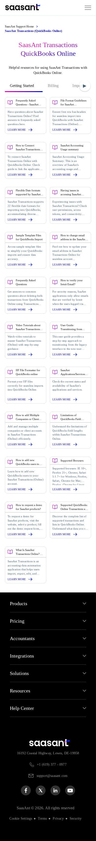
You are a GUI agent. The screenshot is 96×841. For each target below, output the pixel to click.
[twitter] (41, 790)
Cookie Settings (19, 818)
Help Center (23, 708)
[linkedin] (55, 790)
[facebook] (26, 790)
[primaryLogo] (36, 742)
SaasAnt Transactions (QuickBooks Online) (34, 31)
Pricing (18, 621)
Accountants (24, 638)
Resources (21, 690)
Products (20, 603)
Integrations (23, 656)
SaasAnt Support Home (21, 26)
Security (77, 818)
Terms (43, 818)
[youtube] (70, 790)
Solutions (20, 673)
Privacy (59, 818)
